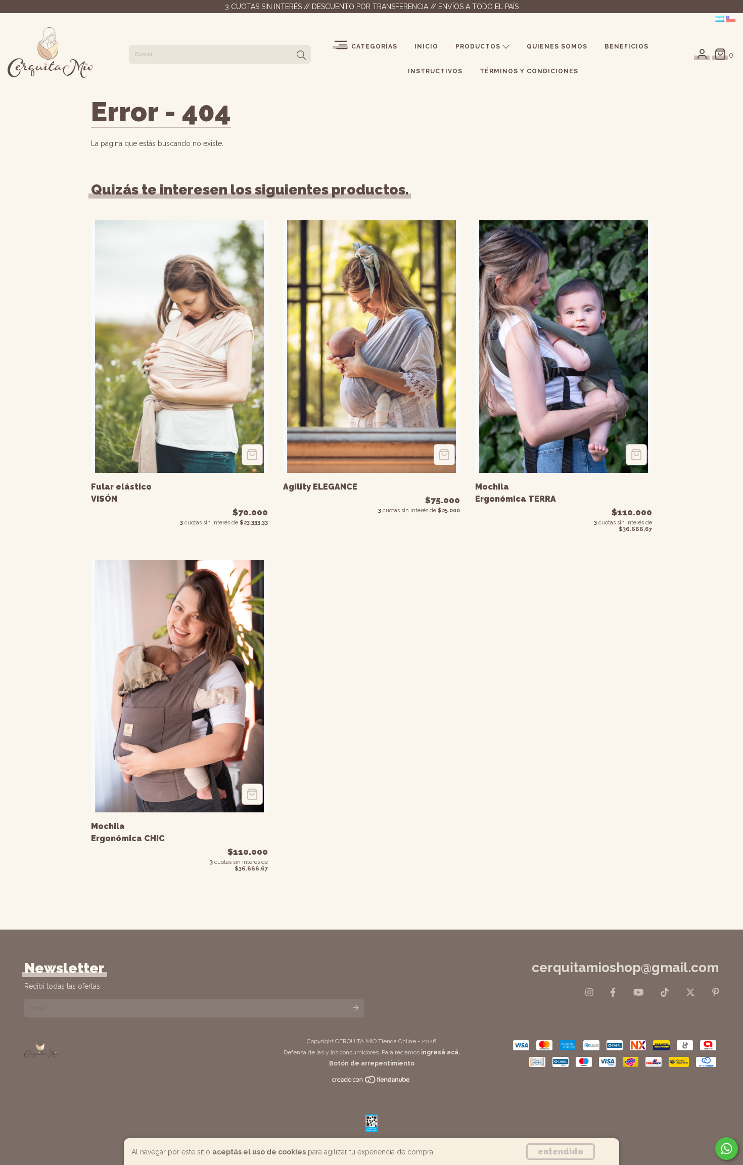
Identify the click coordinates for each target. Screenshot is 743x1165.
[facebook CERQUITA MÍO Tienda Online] (613, 992)
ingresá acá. (440, 1052)
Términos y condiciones (529, 71)
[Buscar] (301, 55)
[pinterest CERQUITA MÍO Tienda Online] (715, 992)
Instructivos (435, 71)
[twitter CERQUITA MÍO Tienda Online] (690, 992)
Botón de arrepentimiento (371, 1063)
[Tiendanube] (371, 1082)
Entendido (560, 1151)
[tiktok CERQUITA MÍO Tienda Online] (665, 992)
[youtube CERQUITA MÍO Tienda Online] (638, 992)
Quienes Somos (557, 46)
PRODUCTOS (478, 46)
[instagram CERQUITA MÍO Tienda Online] (589, 992)
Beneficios (626, 46)
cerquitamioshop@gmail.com (625, 967)
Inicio (426, 46)
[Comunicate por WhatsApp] (726, 1148)
